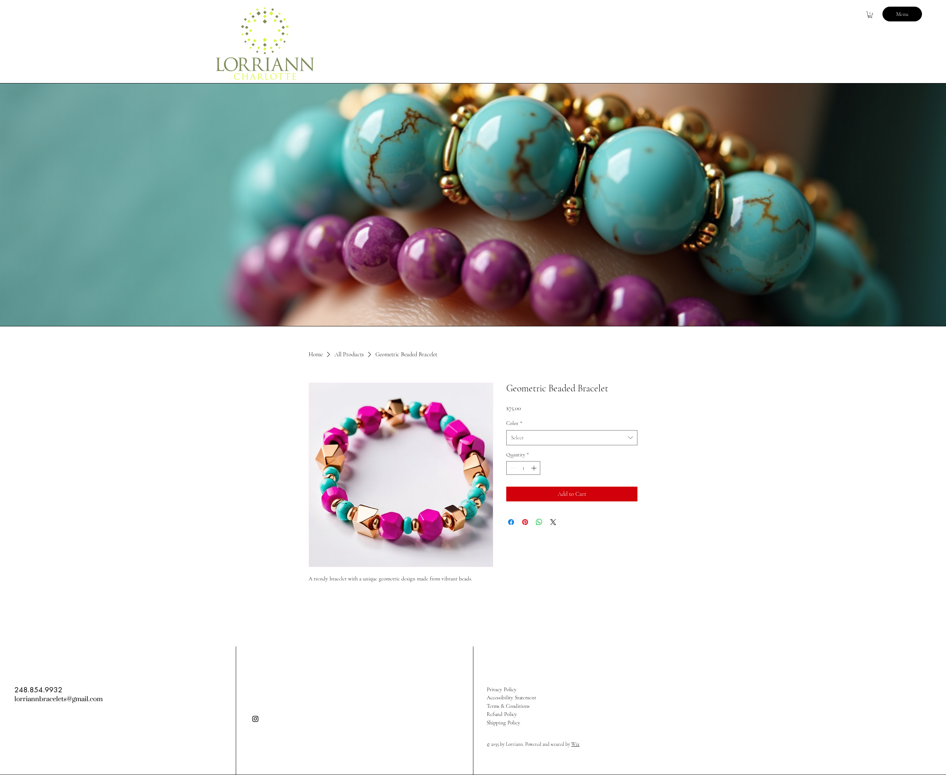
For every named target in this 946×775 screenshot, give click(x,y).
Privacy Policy (502, 689)
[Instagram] (255, 719)
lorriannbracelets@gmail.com (58, 699)
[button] (870, 14)
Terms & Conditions (508, 706)
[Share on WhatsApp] (539, 522)
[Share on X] (553, 522)
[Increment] (534, 468)
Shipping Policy (503, 722)
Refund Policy (502, 714)
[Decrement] (512, 468)
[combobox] (571, 437)
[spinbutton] (523, 468)
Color (514, 423)
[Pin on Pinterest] (525, 522)
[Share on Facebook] (511, 522)
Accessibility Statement (511, 697)
